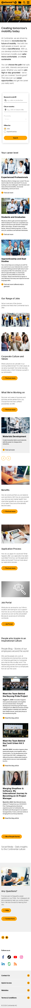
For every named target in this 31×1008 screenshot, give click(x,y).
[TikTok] (9, 957)
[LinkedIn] (3, 964)
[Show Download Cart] (20, 2)
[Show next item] (9, 458)
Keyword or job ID (10, 97)
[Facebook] (3, 957)
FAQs (7, 910)
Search (15, 138)
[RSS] (16, 964)
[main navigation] (28, 2)
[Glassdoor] (9, 964)
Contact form (10, 919)
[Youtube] (16, 957)
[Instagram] (22, 957)
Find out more (10, 378)
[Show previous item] (3, 458)
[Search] (24, 2)
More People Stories (12, 836)
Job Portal (9, 624)
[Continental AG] (7, 2)
